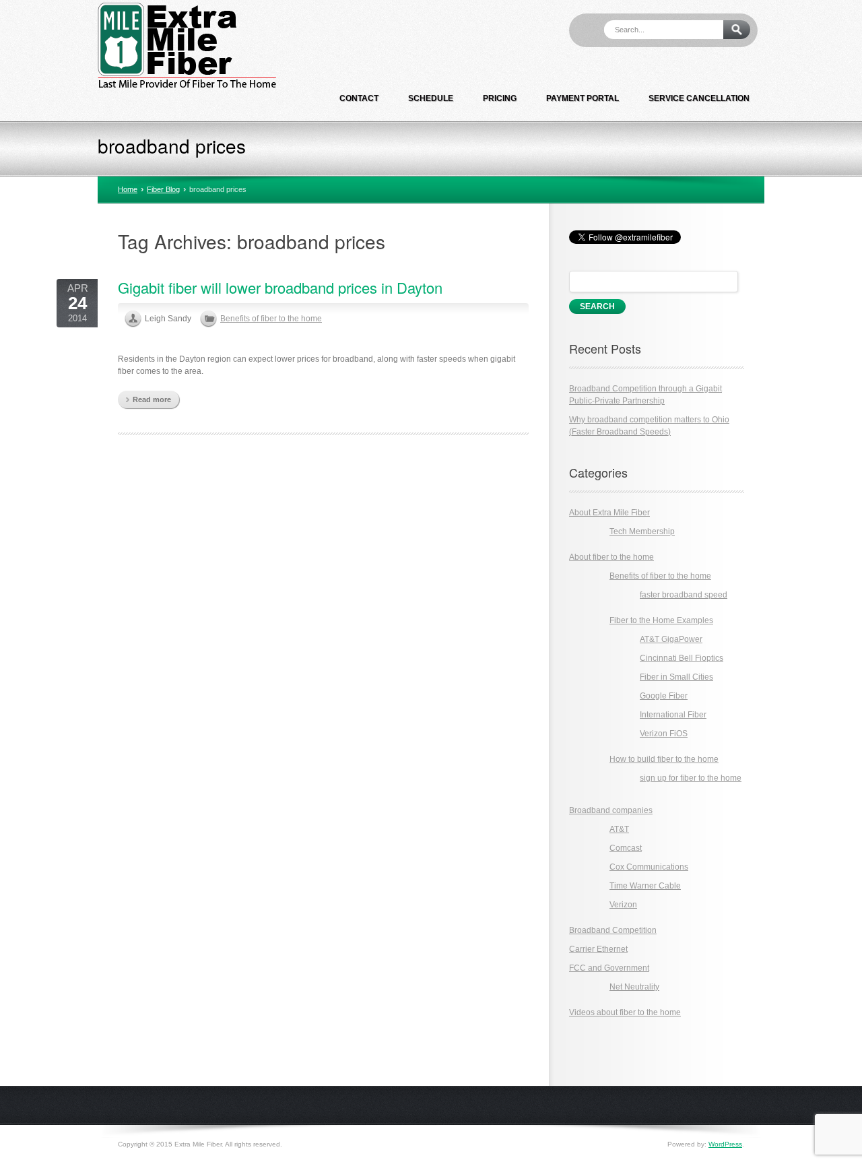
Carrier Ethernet (598, 949)
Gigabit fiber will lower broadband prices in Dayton (280, 287)
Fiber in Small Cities (676, 677)
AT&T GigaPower (671, 639)
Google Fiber (664, 696)
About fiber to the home (611, 557)
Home (127, 189)
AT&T (619, 829)
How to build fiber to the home (664, 759)
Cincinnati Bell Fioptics (681, 658)
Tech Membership (642, 531)
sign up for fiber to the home (690, 778)
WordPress (725, 1144)
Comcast (625, 848)
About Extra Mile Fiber (609, 512)
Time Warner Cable (645, 886)
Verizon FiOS (664, 733)
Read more (152, 399)
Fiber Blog (163, 189)
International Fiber (673, 714)
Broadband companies (611, 810)
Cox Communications (648, 867)
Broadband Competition (613, 930)
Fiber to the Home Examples (661, 620)
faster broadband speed (683, 595)
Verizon (623, 904)
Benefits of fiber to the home (271, 318)
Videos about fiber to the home (625, 1012)
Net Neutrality (634, 987)
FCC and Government (609, 968)
